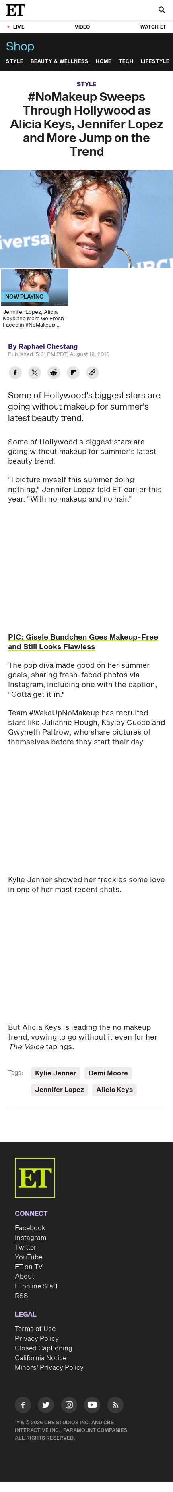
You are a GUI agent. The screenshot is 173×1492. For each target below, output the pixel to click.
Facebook (30, 1228)
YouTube (28, 1257)
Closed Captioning (43, 1348)
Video (82, 27)
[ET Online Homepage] (18, 10)
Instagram (30, 1238)
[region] (86, 219)
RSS (21, 1296)
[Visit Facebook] (23, 1406)
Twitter (26, 1247)
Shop (20, 47)
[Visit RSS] (115, 1406)
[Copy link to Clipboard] (92, 373)
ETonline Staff (36, 1286)
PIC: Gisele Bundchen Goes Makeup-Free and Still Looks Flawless (83, 642)
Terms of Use (35, 1329)
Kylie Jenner (55, 1073)
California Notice (40, 1358)
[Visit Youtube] (92, 1405)
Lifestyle (155, 61)
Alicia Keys (114, 1090)
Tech (126, 61)
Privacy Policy (37, 1339)
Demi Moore (108, 1073)
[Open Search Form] (162, 10)
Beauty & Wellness (60, 61)
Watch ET (153, 27)
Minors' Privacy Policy (49, 1368)
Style (14, 61)
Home (103, 61)
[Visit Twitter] (46, 1406)
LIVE (18, 27)
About (24, 1277)
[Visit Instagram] (69, 1406)
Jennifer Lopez (59, 1090)
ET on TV (29, 1267)
